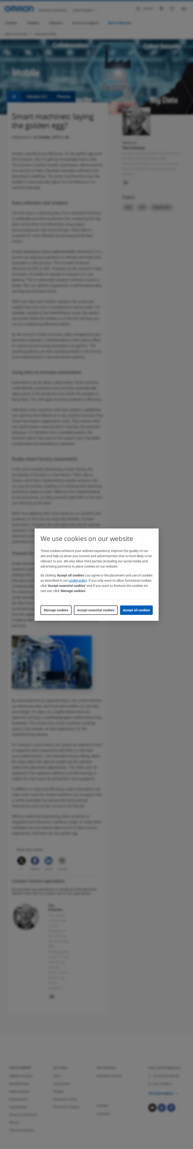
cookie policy (77, 580)
